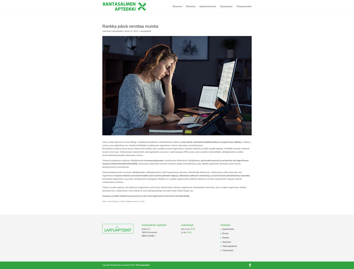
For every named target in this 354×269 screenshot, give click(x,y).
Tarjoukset (226, 7)
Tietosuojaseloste (229, 246)
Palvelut (191, 7)
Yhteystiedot (244, 7)
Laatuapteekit (117, 31)
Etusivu (177, 7)
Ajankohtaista (207, 7)
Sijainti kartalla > (149, 236)
